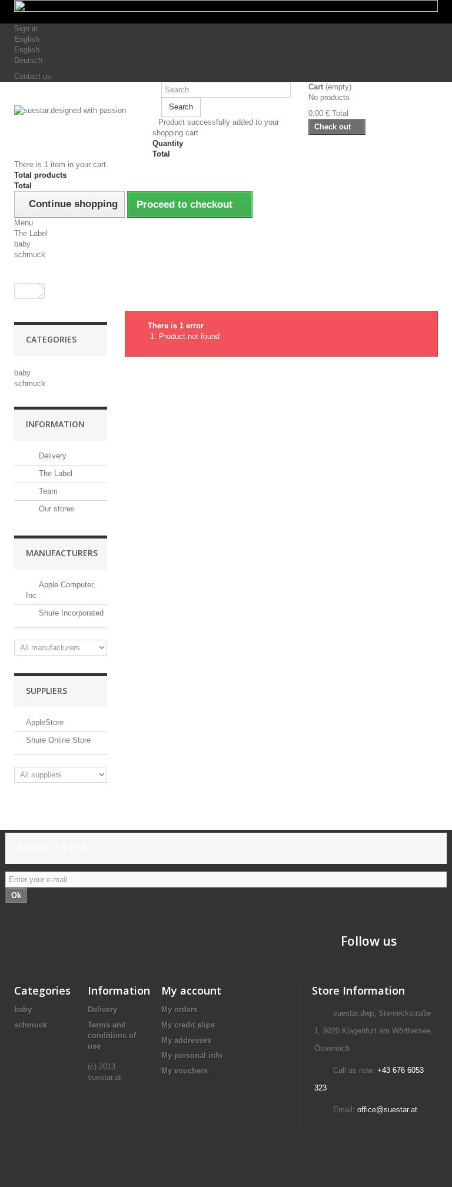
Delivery (51, 455)
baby (22, 244)
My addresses (186, 1040)
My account (191, 990)
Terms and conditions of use (112, 1035)
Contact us (32, 76)
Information (55, 424)
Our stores (55, 508)
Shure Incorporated (70, 613)
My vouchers (184, 1070)
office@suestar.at (387, 1109)
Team (47, 491)
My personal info (191, 1055)
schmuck (29, 254)
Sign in (26, 28)
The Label (31, 233)
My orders (179, 1009)
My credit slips (188, 1024)
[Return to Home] (26, 291)
